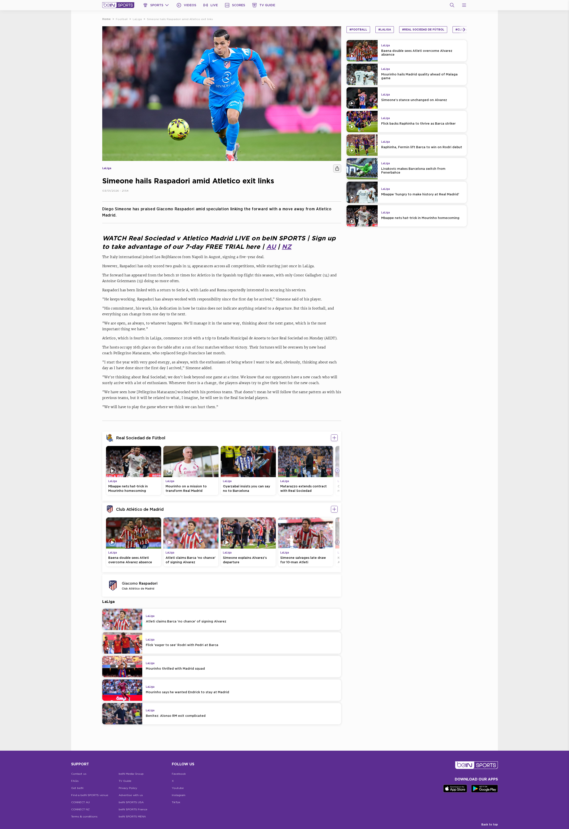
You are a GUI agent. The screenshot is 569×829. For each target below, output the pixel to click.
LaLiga (137, 19)
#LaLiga (384, 29)
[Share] (337, 168)
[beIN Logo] (118, 5)
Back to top (489, 824)
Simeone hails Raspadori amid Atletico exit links (180, 19)
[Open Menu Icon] (464, 5)
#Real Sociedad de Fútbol (423, 29)
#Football (358, 29)
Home (106, 19)
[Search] (452, 5)
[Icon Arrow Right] (337, 470)
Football (122, 19)
